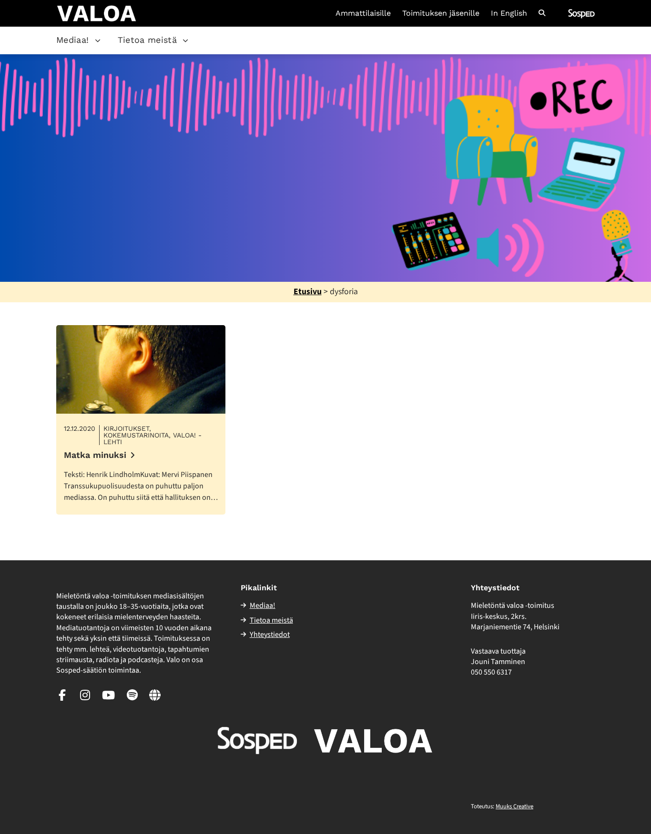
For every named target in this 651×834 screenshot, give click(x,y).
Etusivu (308, 292)
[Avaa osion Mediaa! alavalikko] (97, 40)
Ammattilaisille (363, 13)
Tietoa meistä (147, 40)
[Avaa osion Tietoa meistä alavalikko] (185, 40)
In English (509, 13)
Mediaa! (72, 40)
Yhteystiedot (270, 634)
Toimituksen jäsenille (440, 13)
